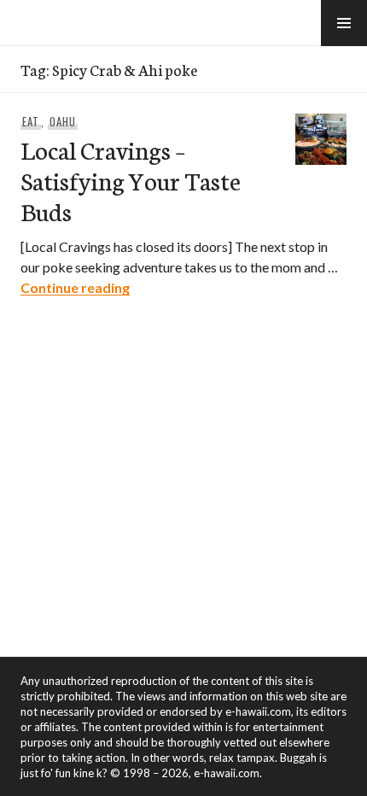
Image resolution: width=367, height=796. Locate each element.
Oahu (63, 121)
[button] (344, 23)
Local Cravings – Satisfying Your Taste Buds (130, 180)
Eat (30, 121)
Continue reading (75, 287)
